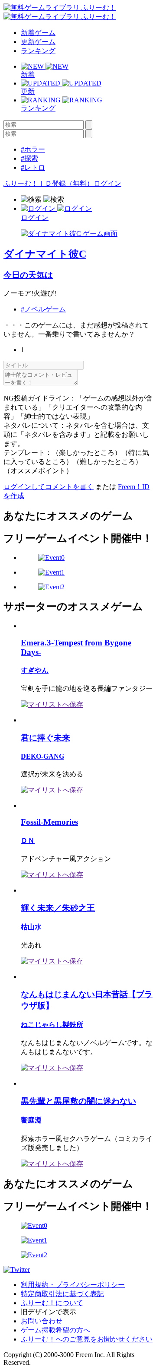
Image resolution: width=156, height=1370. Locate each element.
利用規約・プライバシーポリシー (73, 1284)
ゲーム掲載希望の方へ (55, 1330)
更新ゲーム (38, 41)
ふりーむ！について (52, 1302)
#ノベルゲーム (43, 309)
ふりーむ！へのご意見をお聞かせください (87, 1339)
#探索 (29, 158)
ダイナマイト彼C (44, 254)
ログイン (107, 183)
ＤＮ (28, 840)
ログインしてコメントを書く (48, 486)
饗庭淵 (31, 1120)
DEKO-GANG (42, 756)
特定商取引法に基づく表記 (62, 1293)
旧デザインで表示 (48, 1312)
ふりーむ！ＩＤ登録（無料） (48, 183)
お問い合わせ (41, 1321)
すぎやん (35, 670)
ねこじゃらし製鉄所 (52, 1024)
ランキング (38, 50)
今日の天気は (28, 275)
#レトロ (33, 167)
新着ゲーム (38, 32)
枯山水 (31, 927)
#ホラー (33, 149)
